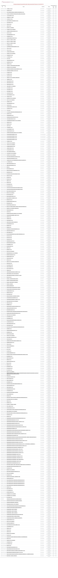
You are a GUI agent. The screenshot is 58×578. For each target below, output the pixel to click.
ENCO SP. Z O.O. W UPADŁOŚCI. (10, 251)
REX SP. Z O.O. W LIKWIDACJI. (10, 473)
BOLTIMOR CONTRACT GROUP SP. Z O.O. (11, 201)
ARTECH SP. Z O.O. (9, 182)
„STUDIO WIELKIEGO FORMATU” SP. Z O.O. (12, 134)
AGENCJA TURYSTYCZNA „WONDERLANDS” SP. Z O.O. (13, 170)
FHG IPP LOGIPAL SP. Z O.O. (10, 268)
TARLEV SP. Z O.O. (9, 531)
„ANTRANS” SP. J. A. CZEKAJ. (10, 17)
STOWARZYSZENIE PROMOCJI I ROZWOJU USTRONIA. (13, 516)
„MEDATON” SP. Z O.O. (9, 79)
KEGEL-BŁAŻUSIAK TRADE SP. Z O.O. (11, 323)
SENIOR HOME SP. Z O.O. (10, 488)
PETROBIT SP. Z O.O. (9, 402)
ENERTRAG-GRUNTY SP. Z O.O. (10, 256)
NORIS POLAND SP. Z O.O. (10, 387)
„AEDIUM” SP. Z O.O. (9, 10)
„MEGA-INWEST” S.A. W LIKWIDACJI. (11, 86)
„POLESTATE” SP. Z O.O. (9, 108)
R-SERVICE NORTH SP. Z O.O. (10, 478)
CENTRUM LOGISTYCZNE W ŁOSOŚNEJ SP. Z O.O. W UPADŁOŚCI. (14, 213)
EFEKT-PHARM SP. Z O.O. (10, 232)
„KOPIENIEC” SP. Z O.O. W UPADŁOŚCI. (11, 67)
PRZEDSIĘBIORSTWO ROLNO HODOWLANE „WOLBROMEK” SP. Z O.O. (15, 447)
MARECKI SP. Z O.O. (9, 359)
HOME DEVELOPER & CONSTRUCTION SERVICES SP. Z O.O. (13, 306)
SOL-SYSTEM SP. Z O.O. (9, 497)
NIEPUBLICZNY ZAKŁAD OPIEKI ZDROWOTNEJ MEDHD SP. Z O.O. (14, 383)
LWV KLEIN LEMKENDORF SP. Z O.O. (11, 352)
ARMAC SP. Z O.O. (9, 180)
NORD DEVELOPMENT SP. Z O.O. (10, 385)
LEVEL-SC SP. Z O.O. (9, 344)
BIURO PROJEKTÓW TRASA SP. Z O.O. (11, 196)
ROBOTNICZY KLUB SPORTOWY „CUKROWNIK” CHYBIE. (13, 476)
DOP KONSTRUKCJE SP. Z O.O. (10, 223)
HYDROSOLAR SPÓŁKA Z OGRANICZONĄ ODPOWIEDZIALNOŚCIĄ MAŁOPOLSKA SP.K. (17, 311)
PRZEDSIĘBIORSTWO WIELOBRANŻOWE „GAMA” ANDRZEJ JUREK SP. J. (15, 459)
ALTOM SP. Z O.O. (9, 177)
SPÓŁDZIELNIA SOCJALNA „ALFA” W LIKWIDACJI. (13, 504)
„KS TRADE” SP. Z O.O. (9, 72)
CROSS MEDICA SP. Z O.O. (10, 220)
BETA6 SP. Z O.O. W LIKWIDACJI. (10, 192)
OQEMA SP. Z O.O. (9, 395)
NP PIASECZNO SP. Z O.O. (10, 390)
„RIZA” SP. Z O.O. (9, 125)
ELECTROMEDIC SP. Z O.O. (10, 244)
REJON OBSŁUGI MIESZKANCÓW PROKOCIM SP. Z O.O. (13, 471)
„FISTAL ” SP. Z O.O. (9, 48)
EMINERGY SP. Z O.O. (9, 249)
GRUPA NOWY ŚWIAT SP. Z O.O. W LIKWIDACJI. (12, 301)
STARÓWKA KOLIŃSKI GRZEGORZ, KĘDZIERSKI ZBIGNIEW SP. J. (14, 507)
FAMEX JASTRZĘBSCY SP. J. (10, 266)
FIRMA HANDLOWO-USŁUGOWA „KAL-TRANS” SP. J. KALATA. (14, 275)
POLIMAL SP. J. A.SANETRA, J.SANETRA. (11, 404)
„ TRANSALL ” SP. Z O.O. (9, 8)
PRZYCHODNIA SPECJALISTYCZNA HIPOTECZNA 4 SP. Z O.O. (14, 466)
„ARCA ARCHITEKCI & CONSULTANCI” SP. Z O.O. (12, 20)
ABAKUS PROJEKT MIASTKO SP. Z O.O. (11, 163)
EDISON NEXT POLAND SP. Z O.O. (11, 230)
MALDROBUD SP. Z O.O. (9, 356)
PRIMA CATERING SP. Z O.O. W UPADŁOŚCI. (12, 411)
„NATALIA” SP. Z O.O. (9, 96)
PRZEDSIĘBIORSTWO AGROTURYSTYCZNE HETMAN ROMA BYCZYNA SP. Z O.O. (16, 418)
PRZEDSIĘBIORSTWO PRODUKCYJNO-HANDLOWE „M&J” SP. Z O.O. (15, 438)
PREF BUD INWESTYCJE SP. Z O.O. (11, 407)
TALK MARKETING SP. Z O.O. (10, 526)
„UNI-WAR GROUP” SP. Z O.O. (10, 149)
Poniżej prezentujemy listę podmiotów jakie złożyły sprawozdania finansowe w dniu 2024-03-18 (28, 4)
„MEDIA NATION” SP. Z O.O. (10, 82)
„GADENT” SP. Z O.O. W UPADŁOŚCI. (11, 53)
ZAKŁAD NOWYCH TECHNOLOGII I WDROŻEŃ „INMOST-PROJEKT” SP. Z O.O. (16, 550)
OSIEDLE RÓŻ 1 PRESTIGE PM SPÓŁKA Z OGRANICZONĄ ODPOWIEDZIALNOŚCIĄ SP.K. (17, 397)
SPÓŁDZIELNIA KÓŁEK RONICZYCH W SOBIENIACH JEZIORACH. (14, 500)
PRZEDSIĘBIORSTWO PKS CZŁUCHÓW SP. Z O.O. (12, 435)
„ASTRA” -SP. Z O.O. (9, 24)
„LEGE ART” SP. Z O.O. (9, 75)
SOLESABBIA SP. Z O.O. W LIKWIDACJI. (11, 493)
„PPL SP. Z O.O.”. (9, 110)
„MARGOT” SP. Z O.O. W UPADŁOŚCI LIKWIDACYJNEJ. (13, 77)
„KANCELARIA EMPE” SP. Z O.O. (10, 60)
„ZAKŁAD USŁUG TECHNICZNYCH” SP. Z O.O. (12, 158)
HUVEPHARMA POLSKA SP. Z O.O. (11, 309)
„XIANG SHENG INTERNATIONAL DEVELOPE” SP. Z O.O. (13, 156)
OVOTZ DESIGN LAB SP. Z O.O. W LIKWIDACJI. (12, 399)
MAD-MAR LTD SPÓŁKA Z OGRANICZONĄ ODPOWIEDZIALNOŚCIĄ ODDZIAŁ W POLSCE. (17, 354)
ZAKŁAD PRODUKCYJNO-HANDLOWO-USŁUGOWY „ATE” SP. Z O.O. (15, 552)
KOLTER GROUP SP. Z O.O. (10, 325)
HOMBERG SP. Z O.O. (9, 304)
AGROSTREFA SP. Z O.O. (9, 172)
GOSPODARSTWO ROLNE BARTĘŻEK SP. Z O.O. (12, 297)
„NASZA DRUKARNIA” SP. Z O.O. (10, 94)
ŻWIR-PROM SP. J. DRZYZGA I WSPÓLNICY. (12, 555)
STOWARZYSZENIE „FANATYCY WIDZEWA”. (12, 509)
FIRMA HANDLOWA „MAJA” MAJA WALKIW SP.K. (13, 273)
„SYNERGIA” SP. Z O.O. (9, 141)
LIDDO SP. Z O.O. (9, 347)
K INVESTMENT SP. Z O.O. (10, 316)
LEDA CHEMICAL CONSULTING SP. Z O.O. (11, 337)
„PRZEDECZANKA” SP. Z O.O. (10, 115)
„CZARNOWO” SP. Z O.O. (10, 36)
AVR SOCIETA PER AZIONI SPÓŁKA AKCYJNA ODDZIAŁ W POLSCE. (15, 187)
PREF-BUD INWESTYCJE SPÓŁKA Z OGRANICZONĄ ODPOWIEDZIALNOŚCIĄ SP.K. (16, 409)
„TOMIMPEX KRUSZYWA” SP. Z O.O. (11, 146)
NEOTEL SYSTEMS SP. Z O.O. (10, 378)
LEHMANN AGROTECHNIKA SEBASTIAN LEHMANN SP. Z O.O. (14, 340)
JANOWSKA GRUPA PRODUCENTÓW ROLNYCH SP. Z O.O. (13, 313)
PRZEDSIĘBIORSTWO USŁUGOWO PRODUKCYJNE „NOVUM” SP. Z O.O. (15, 452)
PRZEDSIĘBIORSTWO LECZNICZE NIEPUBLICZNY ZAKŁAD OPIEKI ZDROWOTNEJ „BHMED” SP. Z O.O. (18, 430)
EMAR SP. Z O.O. (9, 247)
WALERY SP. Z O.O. (9, 545)
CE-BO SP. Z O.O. (9, 211)
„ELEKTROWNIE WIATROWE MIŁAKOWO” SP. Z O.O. (13, 46)
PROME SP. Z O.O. (9, 416)
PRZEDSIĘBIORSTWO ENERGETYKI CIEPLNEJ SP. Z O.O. (13, 423)
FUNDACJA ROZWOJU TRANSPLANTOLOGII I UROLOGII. (13, 287)
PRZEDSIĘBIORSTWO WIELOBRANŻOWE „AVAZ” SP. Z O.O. (14, 454)
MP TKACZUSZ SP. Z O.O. (9, 368)
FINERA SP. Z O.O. (9, 270)
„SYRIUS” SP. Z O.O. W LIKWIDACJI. (11, 144)
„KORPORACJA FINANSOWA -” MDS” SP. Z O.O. (12, 70)
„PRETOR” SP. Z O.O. (9, 113)
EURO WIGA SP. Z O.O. (9, 263)
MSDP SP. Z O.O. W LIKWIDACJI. (10, 371)
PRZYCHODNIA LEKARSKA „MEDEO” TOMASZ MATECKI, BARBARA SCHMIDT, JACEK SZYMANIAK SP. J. (19, 464)
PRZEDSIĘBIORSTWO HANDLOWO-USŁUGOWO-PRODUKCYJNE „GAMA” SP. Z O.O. (16, 426)
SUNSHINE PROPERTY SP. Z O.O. (10, 519)
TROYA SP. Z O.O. (9, 538)
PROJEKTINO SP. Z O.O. (9, 414)
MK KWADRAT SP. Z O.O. (10, 366)
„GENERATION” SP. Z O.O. (10, 55)
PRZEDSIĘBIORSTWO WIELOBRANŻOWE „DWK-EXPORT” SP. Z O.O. (15, 457)
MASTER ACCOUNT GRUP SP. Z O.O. (11, 361)
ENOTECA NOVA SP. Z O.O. (10, 258)
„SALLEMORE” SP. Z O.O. (10, 127)
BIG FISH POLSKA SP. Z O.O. (10, 194)
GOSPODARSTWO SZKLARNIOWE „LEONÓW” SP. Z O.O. (13, 299)
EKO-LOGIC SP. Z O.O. (9, 235)
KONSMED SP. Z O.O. (9, 328)
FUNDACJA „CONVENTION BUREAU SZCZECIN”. (12, 278)
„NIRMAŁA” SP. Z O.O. (9, 101)
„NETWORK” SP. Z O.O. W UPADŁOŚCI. (11, 98)
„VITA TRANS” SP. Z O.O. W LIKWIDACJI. (11, 153)
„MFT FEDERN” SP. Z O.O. (10, 89)
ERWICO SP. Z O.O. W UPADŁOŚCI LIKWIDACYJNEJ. (13, 261)
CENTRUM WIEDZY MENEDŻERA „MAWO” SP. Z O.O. (13, 215)
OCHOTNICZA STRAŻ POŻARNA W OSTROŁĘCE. (12, 392)
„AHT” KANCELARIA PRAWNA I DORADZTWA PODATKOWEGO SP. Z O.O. (15, 12)
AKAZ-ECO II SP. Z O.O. (9, 175)
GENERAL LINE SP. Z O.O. (10, 292)
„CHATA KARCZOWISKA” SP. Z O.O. (11, 34)
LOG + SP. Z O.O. (9, 349)
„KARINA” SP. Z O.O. (9, 63)
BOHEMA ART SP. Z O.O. (9, 199)
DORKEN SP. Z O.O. (9, 225)
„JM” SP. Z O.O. (8, 58)
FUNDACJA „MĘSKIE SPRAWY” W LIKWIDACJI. (12, 282)
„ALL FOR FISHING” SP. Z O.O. (10, 15)
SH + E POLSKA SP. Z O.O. (10, 490)
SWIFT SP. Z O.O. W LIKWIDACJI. (10, 521)
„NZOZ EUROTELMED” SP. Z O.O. (10, 103)
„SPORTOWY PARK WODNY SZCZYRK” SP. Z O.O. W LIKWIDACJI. (14, 132)
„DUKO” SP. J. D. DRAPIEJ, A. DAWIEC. (11, 39)
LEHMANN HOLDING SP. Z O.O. (10, 342)
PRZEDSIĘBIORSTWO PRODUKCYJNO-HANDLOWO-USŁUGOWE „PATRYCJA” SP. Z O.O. (17, 440)
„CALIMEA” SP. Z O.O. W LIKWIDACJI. (11, 29)
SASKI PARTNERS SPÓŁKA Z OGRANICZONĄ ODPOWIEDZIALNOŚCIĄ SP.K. (16, 481)
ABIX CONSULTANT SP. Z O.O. (10, 168)
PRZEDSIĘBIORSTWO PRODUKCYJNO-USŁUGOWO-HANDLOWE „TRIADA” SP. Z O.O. (17, 445)
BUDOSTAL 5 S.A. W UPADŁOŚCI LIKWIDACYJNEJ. (13, 208)
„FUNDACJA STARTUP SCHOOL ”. (11, 51)
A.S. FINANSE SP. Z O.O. (9, 161)
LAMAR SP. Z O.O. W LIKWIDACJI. (11, 335)
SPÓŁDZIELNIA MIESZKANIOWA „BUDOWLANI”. (12, 502)
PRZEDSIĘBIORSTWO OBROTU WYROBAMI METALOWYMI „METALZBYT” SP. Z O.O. (16, 433)
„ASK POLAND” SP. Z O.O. (10, 22)
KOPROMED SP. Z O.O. (9, 332)
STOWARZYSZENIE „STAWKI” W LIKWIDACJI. (12, 512)
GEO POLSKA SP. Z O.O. (9, 294)
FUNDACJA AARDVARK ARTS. (10, 285)
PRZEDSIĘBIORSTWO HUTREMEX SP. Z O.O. (12, 428)
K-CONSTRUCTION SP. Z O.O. (10, 321)
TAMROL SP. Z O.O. (9, 528)
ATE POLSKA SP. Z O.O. (9, 184)
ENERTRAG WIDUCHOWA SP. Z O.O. (11, 254)
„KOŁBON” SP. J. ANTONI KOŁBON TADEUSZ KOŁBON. (13, 65)
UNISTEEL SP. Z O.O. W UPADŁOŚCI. (11, 540)
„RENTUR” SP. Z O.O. (9, 122)
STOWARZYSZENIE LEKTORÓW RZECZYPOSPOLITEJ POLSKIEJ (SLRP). (15, 514)
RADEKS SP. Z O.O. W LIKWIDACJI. (11, 469)
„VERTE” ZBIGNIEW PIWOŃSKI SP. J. (11, 151)
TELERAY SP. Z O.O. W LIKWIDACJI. (11, 533)
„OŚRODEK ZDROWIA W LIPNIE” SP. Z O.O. (12, 106)
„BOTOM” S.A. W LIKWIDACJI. (10, 27)
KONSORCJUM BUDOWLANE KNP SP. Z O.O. (12, 330)
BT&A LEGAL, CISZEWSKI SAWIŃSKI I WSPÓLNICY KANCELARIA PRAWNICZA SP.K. (16, 206)
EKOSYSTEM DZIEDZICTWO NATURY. (11, 242)
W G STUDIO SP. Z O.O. (9, 543)
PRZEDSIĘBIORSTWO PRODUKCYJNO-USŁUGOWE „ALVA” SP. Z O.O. (15, 442)
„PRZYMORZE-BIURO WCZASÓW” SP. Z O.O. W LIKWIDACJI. (14, 120)
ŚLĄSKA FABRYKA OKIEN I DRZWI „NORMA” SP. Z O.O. (13, 524)
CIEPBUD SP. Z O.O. (9, 218)
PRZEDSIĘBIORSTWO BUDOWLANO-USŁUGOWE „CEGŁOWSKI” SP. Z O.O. (15, 421)
